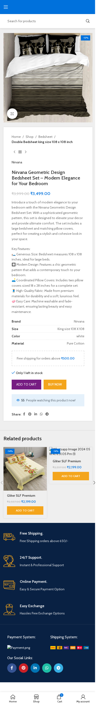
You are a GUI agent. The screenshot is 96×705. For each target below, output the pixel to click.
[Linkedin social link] (35, 414)
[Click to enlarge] (12, 113)
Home (16, 137)
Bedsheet (45, 137)
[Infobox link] (48, 537)
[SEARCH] (87, 21)
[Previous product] (14, 152)
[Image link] (18, 647)
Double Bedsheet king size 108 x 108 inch (42, 142)
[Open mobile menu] (5, 7)
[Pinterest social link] (30, 414)
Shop (30, 137)
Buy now (55, 384)
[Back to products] (20, 152)
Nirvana (17, 162)
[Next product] (25, 152)
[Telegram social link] (47, 414)
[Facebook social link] (24, 414)
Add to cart (26, 384)
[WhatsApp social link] (41, 414)
